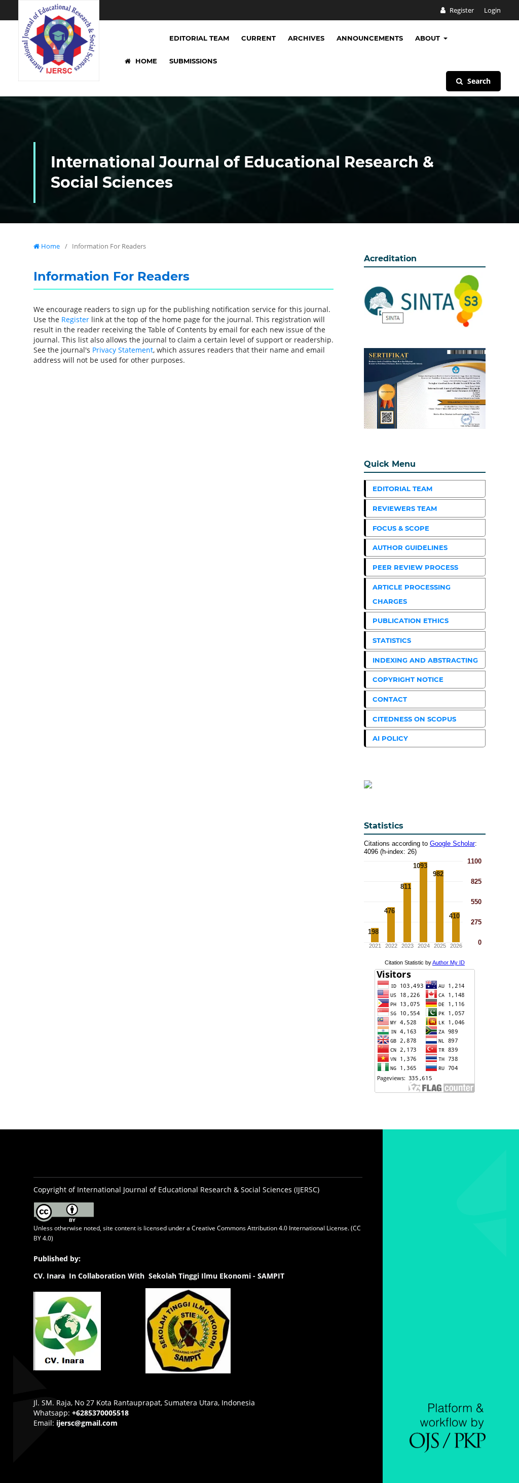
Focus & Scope (401, 528)
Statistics (392, 640)
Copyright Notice (408, 679)
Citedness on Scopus (414, 719)
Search (478, 81)
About (428, 38)
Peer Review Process (415, 567)
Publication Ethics (411, 620)
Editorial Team (199, 38)
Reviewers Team (405, 508)
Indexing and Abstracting (425, 660)
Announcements (370, 38)
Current (258, 38)
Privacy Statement (122, 350)
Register (461, 10)
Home (145, 61)
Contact (390, 699)
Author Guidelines (410, 547)
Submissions (193, 61)
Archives (306, 38)
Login (492, 10)
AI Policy (390, 738)
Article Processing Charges (412, 594)
